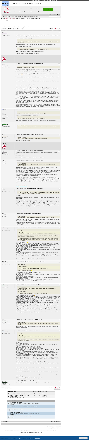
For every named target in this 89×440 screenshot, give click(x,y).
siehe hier (21, 73)
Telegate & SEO (4, 30)
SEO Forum (42, 0)
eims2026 (13, 397)
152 (5, 153)
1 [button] (54, 28)
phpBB (51, 426)
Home (14, 8)
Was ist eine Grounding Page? (16, 412)
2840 (5, 125)
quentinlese (13, 394)
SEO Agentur (37, 3)
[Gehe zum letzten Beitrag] (47, 395)
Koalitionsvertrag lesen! (50, 35)
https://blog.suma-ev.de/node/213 (22, 185)
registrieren (5, 18)
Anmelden (30, 11)
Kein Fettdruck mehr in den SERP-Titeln (54, 30)
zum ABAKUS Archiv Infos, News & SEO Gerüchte (9, 423)
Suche (22, 8)
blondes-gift (4, 261)
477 (5, 191)
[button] (53, 28)
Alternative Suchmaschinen (16, 402)
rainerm (19, 150)
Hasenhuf (19, 122)
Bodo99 (3, 134)
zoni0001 (3, 63)
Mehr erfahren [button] (37, 438)
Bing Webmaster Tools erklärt (16, 409)
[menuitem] (58, 14)
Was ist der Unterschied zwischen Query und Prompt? (21, 415)
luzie (3, 113)
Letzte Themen (38, 11)
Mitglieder (30, 8)
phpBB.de (59, 427)
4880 (5, 163)
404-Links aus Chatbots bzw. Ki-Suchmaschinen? (20, 393)
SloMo (3, 32)
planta (3, 188)
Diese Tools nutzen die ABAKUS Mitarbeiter (19, 405)
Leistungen (15, 3)
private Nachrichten (22, 11)
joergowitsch (45, 395)
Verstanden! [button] (83, 438)
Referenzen (30, 3)
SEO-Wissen (23, 3)
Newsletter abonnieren (48, 9)
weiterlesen (12, 404)
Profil (14, 11)
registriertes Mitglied (13, 18)
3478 (5, 137)
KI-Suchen (23, 394)
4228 (5, 116)
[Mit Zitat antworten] (59, 32)
